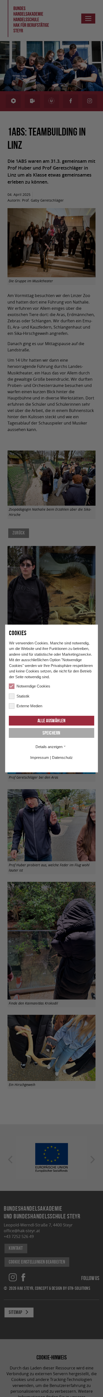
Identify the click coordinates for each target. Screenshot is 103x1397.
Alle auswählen (52, 720)
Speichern (51, 733)
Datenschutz (62, 757)
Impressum (39, 757)
